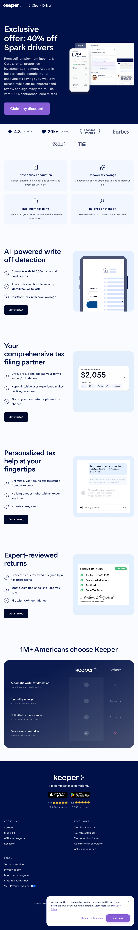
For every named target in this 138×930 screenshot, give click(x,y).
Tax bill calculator (84, 827)
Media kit (9, 832)
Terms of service (14, 864)
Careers (8, 827)
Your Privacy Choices (16, 885)
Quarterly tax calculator (88, 843)
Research (9, 843)
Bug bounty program (16, 875)
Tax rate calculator (85, 832)
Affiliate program (14, 838)
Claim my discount (27, 108)
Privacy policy (12, 869)
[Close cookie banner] (128, 902)
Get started (16, 309)
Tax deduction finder (86, 838)
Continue (118, 918)
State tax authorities (16, 880)
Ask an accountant (85, 849)
